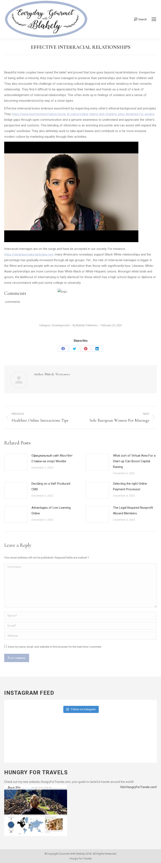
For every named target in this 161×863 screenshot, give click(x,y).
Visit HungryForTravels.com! (138, 787)
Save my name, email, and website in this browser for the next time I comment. (55, 646)
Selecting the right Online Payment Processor (130, 486)
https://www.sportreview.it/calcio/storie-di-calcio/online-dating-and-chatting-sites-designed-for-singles (83, 114)
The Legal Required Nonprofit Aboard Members (133, 510)
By (85, 325)
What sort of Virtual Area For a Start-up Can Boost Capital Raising (134, 461)
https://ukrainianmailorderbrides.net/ (29, 254)
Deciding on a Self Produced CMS (50, 486)
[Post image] (15, 462)
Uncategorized (60, 325)
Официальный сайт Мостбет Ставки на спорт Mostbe (52, 458)
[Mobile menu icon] (154, 19)
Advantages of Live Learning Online (51, 510)
